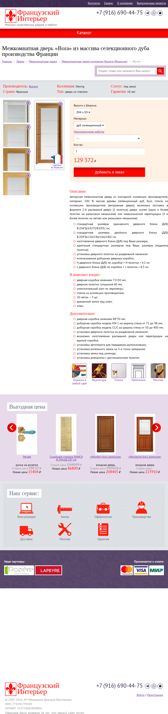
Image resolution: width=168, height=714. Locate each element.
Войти (140, 695)
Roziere (33, 86)
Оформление (103, 517)
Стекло (119, 380)
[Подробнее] (26, 434)
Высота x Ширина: (85, 105)
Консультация (26, 517)
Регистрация (155, 695)
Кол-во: (78, 145)
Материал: (80, 118)
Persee (27, 457)
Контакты (94, 3)
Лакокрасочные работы (89, 132)
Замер (65, 517)
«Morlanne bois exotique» (144, 457)
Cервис (108, 3)
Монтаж (158, 380)
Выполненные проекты (151, 3)
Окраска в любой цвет (79, 381)
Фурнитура (99, 380)
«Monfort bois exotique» (105, 457)
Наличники (139, 380)
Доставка (26, 539)
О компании (125, 3)
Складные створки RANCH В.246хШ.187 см (66, 458)
